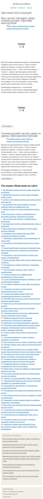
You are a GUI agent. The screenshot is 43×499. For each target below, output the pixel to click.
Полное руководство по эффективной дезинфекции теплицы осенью (16, 275)
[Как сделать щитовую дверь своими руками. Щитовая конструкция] (21, 27)
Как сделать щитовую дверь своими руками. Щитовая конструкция (18, 20)
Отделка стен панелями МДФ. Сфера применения (22, 378)
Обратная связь (7, 496)
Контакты (5, 491)
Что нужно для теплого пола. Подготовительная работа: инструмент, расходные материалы (20, 355)
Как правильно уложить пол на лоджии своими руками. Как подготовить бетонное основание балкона (21, 350)
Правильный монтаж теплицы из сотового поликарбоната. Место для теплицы (18, 365)
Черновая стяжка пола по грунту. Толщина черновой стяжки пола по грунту (18, 420)
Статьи (29, 7)
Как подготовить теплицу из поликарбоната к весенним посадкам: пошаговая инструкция (18, 215)
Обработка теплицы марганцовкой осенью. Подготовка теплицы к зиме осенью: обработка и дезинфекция (19, 426)
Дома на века (21, 4)
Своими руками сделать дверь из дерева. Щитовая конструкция (21, 134)
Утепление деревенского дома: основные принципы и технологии (18, 338)
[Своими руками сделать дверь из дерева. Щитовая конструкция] (21, 140)
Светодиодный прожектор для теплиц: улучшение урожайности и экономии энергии (21, 382)
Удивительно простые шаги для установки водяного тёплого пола (18, 309)
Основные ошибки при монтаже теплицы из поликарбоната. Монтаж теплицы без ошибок (18, 360)
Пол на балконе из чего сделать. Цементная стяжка (23, 342)
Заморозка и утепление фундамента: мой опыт (21, 323)
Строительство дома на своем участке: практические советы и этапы (16, 290)
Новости (21, 7)
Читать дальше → (7, 126)
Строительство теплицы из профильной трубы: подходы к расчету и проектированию (19, 411)
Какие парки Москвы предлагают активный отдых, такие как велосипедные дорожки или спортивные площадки (21, 250)
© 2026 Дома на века (8, 489)
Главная (13, 7)
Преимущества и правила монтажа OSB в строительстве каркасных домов (18, 234)
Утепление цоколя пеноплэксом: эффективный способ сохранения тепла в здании (20, 314)
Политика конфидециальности (10, 494)
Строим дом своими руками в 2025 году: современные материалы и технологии (17, 295)
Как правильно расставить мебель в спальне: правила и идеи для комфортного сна (18, 205)
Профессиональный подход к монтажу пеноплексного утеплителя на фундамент (16, 319)
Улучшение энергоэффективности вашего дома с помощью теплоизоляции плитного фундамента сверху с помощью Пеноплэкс (20, 327)
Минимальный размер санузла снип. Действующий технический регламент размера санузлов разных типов (21, 459)
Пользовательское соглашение (16, 491)
